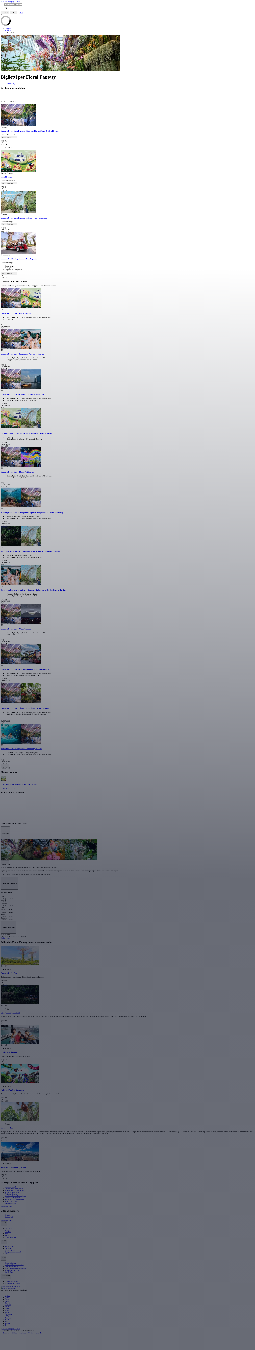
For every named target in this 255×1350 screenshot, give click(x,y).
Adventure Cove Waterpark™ (14, 1199)
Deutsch (7, 1303)
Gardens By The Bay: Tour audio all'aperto (19, 259)
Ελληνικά (8, 1305)
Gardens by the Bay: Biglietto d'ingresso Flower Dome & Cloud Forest (29, 131)
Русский (7, 1321)
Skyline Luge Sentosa (12, 1201)
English (7, 1296)
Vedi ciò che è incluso (8, 137)
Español (7, 1306)
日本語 (7, 1316)
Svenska (7, 1323)
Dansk (7, 1301)
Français (7, 1308)
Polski (7, 1320)
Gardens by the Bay (11, 1187)
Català (7, 1297)
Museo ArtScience (10, 1203)
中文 (6, 1325)
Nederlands (8, 1314)
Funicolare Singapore (11, 1194)
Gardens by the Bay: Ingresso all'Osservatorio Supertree (24, 218)
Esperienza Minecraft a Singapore (15, 1196)
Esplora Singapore (7, 1206)
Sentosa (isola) (9, 1217)
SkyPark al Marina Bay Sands (14, 1190)
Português (8, 1318)
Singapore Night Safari (12, 1192)
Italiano (7, 1312)
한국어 (7, 1310)
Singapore (8, 1215)
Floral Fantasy (7, 177)
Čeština (7, 1299)
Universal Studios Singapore (14, 1189)
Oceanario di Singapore (12, 1197)
